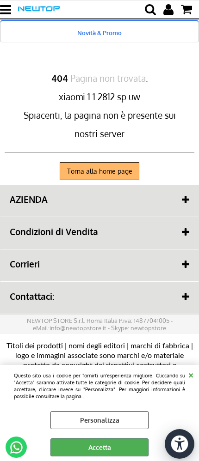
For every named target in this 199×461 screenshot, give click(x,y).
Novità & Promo (99, 32)
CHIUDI (190, 374)
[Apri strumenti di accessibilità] (179, 444)
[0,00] (187, 9)
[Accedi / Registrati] (169, 9)
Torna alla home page (99, 171)
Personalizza (99, 420)
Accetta (99, 447)
